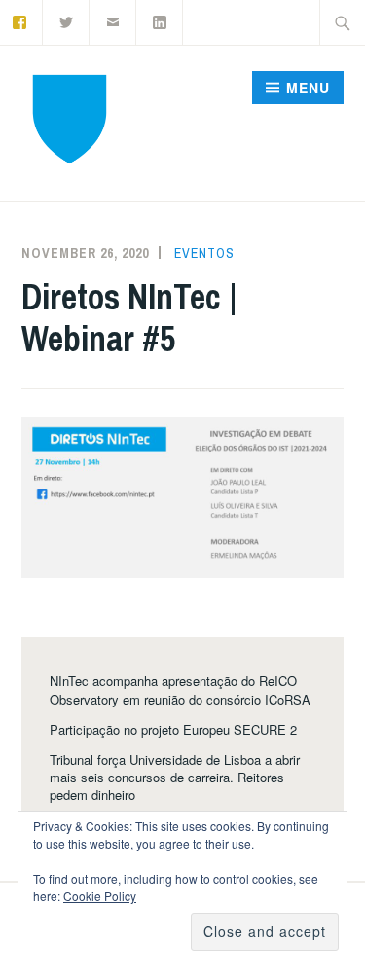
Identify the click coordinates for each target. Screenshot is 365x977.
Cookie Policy (99, 895)
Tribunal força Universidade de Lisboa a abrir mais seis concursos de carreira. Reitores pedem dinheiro (175, 777)
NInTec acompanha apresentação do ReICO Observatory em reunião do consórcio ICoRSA (180, 689)
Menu (308, 87)
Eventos (204, 253)
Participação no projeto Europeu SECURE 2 (173, 729)
